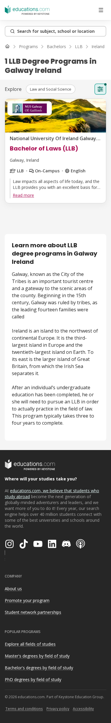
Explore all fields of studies (30, 644)
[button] (50, 89)
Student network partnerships (33, 612)
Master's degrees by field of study (37, 656)
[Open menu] (101, 10)
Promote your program (27, 600)
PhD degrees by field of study (33, 679)
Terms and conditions (24, 708)
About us (13, 588)
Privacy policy (57, 708)
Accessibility (83, 708)
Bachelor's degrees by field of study (39, 667)
